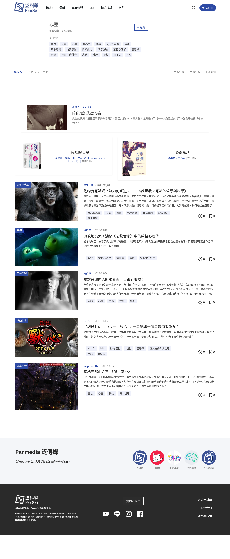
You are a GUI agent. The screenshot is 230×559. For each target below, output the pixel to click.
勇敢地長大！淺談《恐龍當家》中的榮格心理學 (121, 235)
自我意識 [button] (71, 49)
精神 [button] (98, 44)
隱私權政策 (205, 515)
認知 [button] (106, 54)
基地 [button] (90, 393)
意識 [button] (127, 44)
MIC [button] (128, 54)
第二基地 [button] (124, 393)
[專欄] (46, 246)
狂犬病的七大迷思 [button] (160, 348)
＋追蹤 (141, 27)
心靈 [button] (75, 44)
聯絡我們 (206, 508)
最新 (62, 7)
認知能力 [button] (87, 49)
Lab (91, 7)
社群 (122, 7)
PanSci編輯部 (21, 516)
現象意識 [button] (56, 49)
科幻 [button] (111, 393)
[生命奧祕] (46, 289)
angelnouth (91, 366)
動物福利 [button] (115, 348)
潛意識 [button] (135, 49)
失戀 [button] (64, 44)
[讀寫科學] (46, 386)
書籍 (46, 72)
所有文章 (20, 72)
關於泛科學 (205, 499)
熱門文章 (34, 72)
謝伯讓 (87, 273)
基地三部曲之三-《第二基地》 (108, 371)
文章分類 (77, 7)
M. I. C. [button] (117, 54)
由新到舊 (179, 72)
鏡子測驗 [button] (103, 49)
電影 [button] (53, 54)
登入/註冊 (208, 8)
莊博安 (87, 230)
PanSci (87, 107)
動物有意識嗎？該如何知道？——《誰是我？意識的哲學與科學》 (136, 190)
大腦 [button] (85, 54)
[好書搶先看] (46, 201)
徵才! (49, 7)
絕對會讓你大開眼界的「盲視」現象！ (114, 279)
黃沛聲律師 (66, 516)
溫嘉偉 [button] (140, 348)
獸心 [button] (90, 353)
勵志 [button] (53, 44)
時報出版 (89, 185)
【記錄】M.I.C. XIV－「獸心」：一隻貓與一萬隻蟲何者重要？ (131, 326)
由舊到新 (195, 72)
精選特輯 (106, 7)
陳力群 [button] (102, 353)
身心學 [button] (87, 44)
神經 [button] (95, 54)
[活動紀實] (46, 337)
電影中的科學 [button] (69, 54)
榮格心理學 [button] (119, 49)
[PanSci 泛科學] (26, 7)
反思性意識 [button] (112, 44)
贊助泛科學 (133, 501)
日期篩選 (211, 72)
